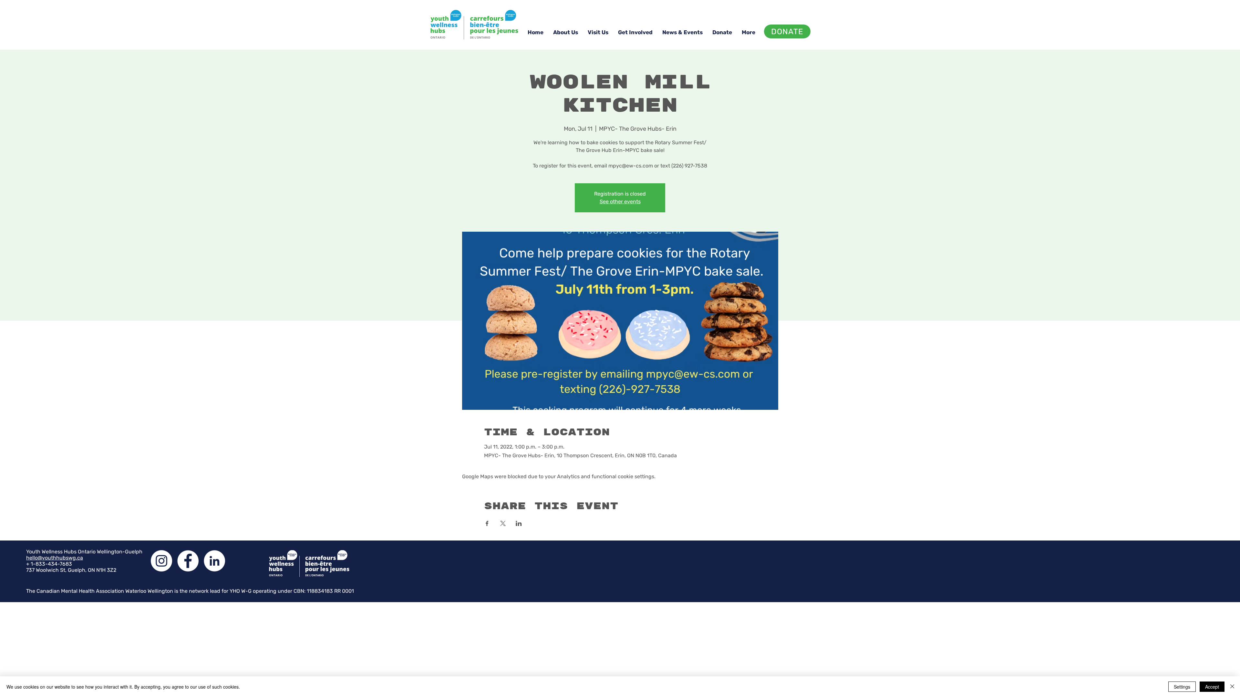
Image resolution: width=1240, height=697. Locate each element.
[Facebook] (188, 560)
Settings (1182, 686)
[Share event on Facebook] (487, 523)
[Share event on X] (503, 523)
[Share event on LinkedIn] (519, 523)
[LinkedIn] (214, 560)
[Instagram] (161, 560)
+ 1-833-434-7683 (49, 564)
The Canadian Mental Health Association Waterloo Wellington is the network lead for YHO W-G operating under (160, 591)
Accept (1212, 686)
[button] (565, 32)
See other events (620, 201)
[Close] (1232, 687)
